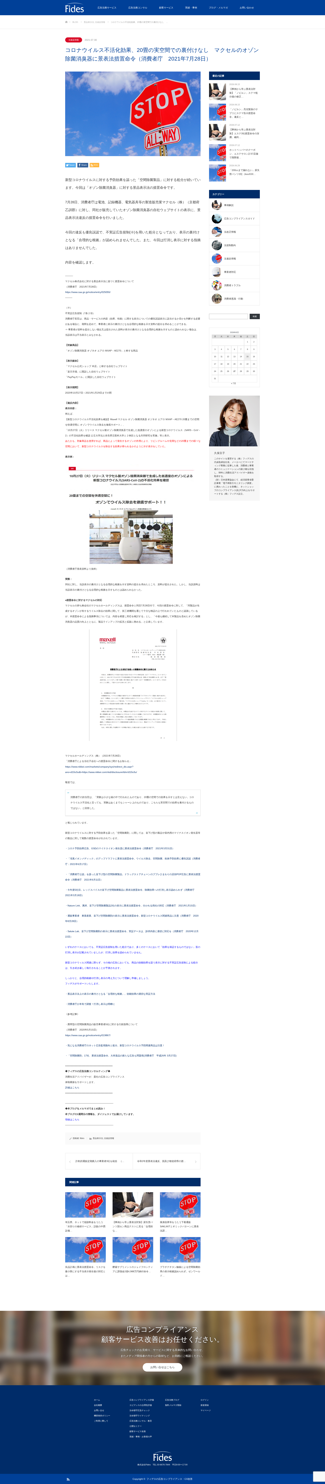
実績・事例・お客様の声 (140, 1436)
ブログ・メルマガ (218, 7)
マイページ (206, 1410)
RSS (67, 1478)
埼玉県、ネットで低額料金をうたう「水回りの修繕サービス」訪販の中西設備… (85, 1226)
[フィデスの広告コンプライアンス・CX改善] (90, 8)
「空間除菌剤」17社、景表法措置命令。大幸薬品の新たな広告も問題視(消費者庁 (111, 1055)
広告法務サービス (107, 7)
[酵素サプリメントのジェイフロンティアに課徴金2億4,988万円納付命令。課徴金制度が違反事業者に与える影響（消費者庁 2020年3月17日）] (133, 1249)
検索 (255, 316)
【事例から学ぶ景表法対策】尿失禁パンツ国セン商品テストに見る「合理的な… (133, 1226)
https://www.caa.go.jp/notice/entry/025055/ (88, 292)
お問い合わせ (247, 7)
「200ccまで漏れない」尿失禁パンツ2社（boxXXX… (244, 172)
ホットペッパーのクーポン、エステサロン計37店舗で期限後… (243, 154)
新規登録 (205, 1405)
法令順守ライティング (139, 1415)
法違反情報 (74, 40)
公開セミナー (135, 1426)
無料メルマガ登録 (173, 1405)
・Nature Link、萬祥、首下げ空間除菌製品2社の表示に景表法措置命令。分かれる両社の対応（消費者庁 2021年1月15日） (131, 905)
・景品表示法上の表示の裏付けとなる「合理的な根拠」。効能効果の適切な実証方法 (110, 993)
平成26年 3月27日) (165, 1055)
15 (247, 357)
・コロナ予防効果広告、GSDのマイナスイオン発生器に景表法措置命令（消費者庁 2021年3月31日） (120, 848)
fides (82, 1138)
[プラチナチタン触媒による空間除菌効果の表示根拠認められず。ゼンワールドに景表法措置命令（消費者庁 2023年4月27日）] (180, 1249)
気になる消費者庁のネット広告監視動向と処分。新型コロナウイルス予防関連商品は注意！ (116, 1045)
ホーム (97, 1400)
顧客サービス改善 (137, 1431)
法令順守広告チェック (139, 1410)
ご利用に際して (101, 1421)
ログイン (205, 1400)
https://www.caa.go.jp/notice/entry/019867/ (88, 1035)
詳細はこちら (72, 1087)
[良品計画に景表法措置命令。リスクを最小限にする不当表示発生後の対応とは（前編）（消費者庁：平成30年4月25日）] (85, 1249)
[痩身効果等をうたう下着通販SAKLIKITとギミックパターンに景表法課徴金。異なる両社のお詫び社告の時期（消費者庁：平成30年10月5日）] (180, 1205)
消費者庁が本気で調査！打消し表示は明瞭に (91, 1004)
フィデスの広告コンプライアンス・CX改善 (169, 1479)
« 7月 (233, 383)
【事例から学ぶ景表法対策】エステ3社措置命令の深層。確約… (244, 133)
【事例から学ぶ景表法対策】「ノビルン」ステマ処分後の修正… (243, 93)
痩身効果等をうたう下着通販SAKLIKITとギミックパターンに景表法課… (179, 1226)
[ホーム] (66, 16)
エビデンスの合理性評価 (140, 1405)
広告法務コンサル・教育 (140, 1421)
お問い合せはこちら (162, 1367)
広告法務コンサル (137, 7)
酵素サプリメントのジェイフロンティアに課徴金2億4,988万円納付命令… (133, 1269)
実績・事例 (191, 7)
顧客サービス (166, 7)
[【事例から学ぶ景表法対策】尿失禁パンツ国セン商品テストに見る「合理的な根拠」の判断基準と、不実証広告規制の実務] (133, 1205)
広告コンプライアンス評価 (141, 1400)
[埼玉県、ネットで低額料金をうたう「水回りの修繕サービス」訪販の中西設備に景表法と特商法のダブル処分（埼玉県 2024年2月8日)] (85, 1205)
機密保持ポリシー (102, 1415)
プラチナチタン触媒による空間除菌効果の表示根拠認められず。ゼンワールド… (180, 1271)
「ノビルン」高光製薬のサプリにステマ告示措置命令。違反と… (243, 113)
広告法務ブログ (172, 1400)
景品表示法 (98, 1138)
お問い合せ (99, 1410)
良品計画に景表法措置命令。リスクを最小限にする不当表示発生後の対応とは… (85, 1271)
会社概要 (98, 1405)
